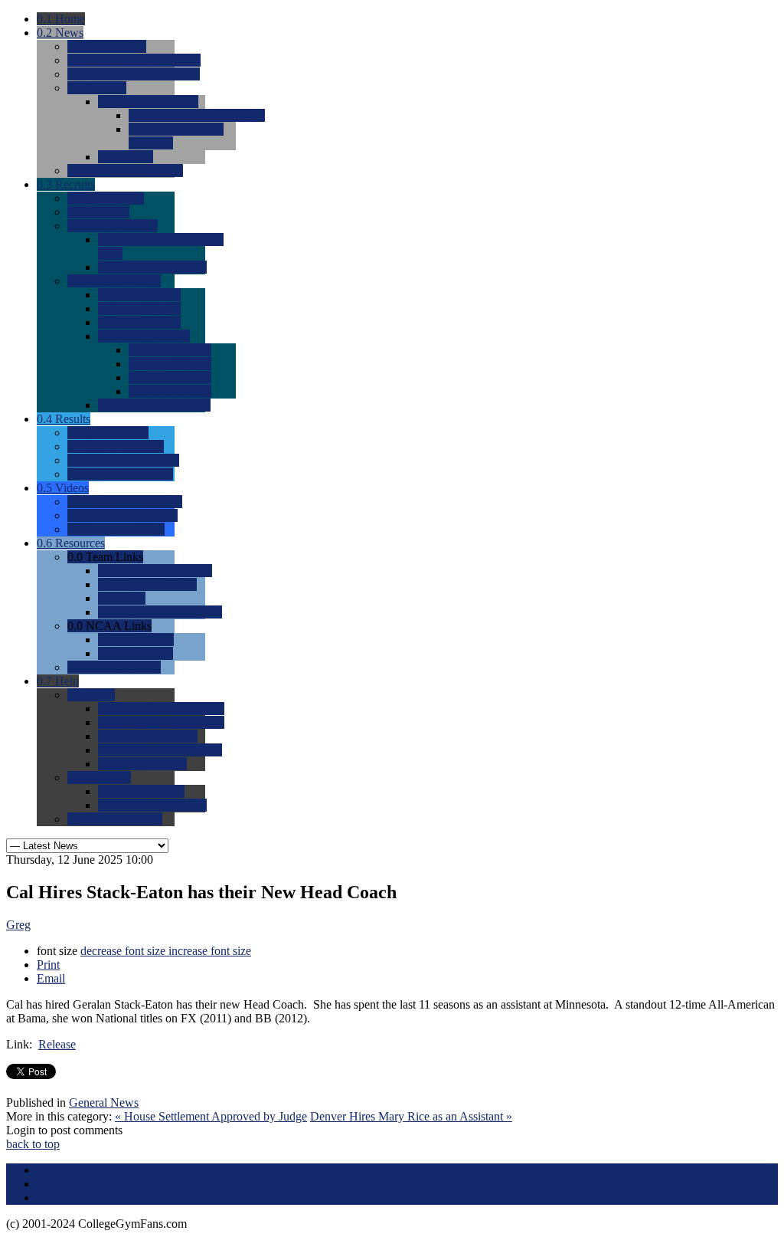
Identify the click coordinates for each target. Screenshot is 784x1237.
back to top (33, 1143)
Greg (18, 924)
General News (104, 1102)
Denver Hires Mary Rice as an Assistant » (411, 1116)
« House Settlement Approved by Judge (211, 1116)
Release (57, 1044)
